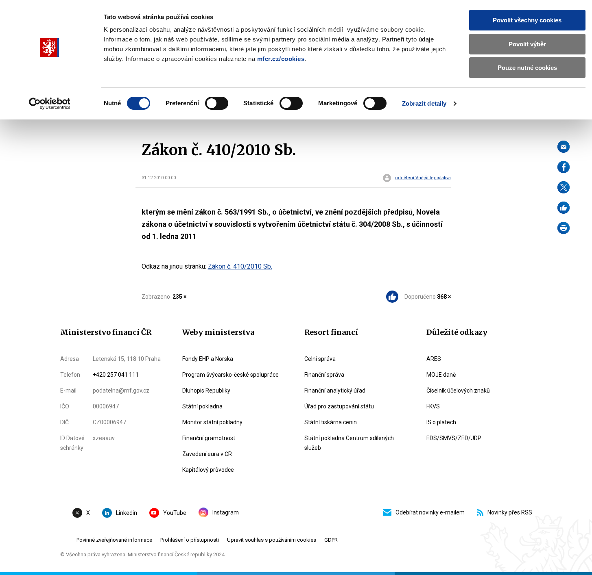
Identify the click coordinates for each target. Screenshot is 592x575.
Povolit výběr (527, 44)
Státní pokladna (202, 406)
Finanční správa (324, 374)
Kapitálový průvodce (208, 470)
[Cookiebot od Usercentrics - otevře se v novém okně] (49, 104)
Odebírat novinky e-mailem (430, 512)
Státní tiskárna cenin (330, 422)
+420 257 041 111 (116, 374)
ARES (433, 359)
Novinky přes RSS (509, 512)
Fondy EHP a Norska (207, 359)
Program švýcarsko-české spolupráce (230, 374)
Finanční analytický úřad (334, 390)
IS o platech (441, 422)
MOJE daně (441, 374)
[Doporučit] (563, 208)
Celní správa (320, 359)
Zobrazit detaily (424, 103)
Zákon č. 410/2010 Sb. (240, 266)
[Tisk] (563, 228)
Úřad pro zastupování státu (339, 406)
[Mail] (563, 147)
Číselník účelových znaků (458, 390)
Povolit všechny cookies (527, 20)
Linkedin (126, 513)
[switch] (216, 103)
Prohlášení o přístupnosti (189, 540)
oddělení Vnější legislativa (423, 178)
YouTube (174, 513)
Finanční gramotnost (208, 438)
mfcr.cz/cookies (281, 58)
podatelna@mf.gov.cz (121, 390)
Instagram (225, 512)
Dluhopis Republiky (206, 390)
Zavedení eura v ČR (207, 454)
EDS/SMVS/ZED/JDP (453, 438)
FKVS (433, 406)
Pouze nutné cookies (527, 67)
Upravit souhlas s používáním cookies (271, 540)
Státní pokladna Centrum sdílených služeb (349, 443)
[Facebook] (563, 167)
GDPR (331, 540)
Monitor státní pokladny (212, 422)
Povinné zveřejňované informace (114, 540)
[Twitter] (563, 187)
